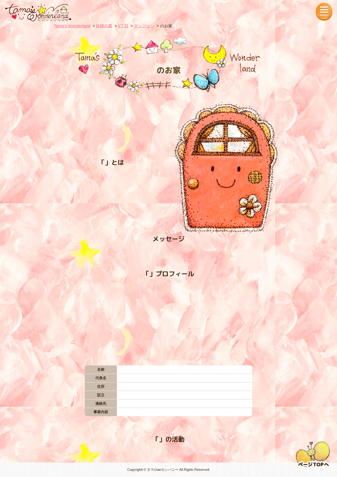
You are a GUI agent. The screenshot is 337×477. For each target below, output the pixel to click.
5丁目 (123, 26)
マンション (144, 26)
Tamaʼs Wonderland (72, 26)
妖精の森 (104, 26)
